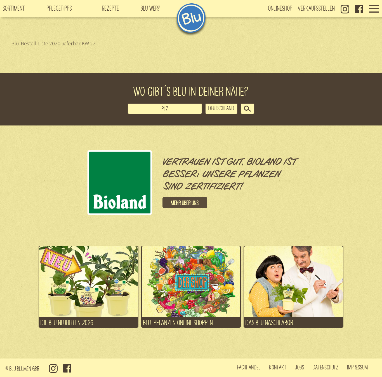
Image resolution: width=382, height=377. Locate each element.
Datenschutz (326, 367)
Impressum (357, 367)
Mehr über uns (185, 202)
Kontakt (278, 367)
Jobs (299, 367)
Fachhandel (249, 367)
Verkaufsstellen (316, 8)
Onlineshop (280, 8)
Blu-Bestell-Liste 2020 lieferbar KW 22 (53, 43)
